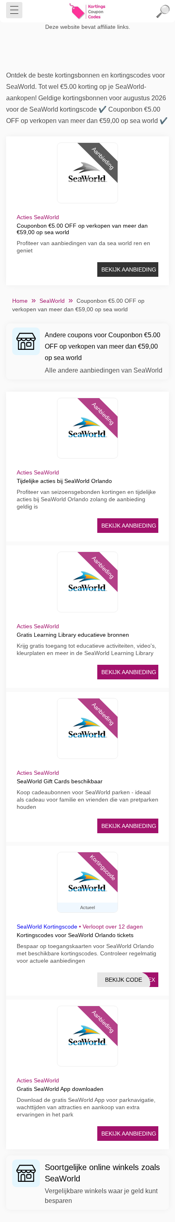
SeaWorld (52, 300)
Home (20, 300)
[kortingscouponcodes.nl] (87, 11)
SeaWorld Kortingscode (47, 926)
